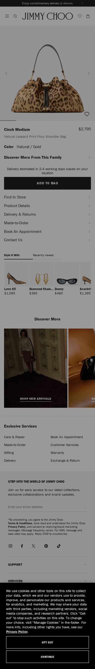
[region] (47, 626)
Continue (47, 657)
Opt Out (47, 642)
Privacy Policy (17, 631)
